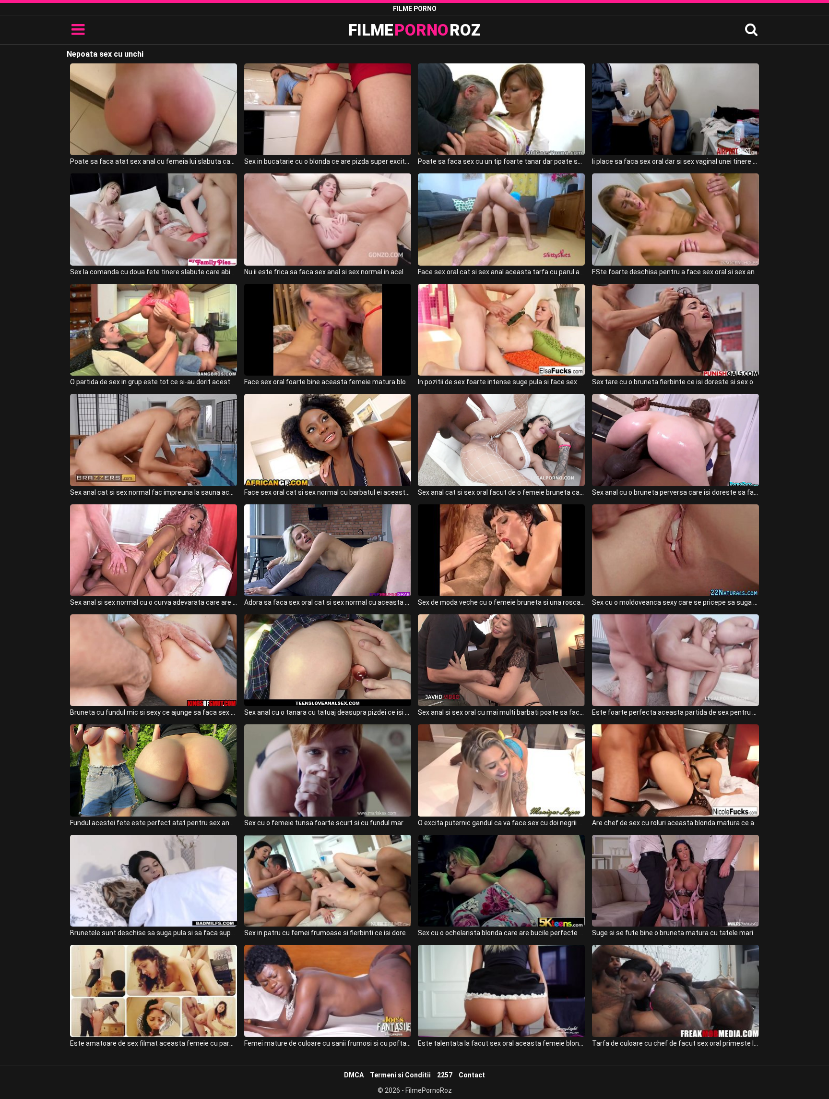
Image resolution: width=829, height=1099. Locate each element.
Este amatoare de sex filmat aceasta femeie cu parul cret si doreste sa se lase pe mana (153, 1043)
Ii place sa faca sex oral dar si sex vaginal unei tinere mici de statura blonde (675, 161)
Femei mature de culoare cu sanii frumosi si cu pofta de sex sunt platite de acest (327, 1043)
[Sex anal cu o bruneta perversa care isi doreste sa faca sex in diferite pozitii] (675, 440)
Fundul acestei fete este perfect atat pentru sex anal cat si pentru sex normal (153, 823)
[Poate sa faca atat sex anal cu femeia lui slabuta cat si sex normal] (153, 109)
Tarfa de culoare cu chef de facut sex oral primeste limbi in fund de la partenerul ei (675, 1043)
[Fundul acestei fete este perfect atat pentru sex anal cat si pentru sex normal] (153, 770)
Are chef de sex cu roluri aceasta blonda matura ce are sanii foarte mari (675, 823)
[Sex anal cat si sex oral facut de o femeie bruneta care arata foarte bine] (501, 440)
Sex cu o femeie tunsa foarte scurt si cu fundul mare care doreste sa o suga (327, 823)
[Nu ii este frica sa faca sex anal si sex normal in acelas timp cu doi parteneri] (327, 219)
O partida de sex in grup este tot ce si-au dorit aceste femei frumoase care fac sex (153, 382)
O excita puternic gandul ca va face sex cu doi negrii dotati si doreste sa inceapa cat (501, 823)
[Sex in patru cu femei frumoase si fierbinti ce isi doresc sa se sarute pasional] (327, 881)
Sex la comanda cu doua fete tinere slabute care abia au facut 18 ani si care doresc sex (153, 272)
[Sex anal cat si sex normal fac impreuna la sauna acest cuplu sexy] (153, 440)
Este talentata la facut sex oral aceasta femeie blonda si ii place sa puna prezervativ (501, 1043)
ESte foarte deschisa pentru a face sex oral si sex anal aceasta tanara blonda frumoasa (675, 272)
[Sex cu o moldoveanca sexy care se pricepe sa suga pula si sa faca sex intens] (675, 550)
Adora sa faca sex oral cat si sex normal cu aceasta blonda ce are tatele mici (327, 602)
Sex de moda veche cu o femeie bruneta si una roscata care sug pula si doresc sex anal (501, 602)
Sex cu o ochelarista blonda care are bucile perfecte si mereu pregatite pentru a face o (501, 933)
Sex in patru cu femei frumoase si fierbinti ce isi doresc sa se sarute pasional (327, 933)
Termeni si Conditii (400, 1075)
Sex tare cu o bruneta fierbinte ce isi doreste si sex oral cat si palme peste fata (675, 382)
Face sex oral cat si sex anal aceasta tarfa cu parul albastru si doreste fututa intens (501, 272)
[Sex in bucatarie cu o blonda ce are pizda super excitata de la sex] (327, 109)
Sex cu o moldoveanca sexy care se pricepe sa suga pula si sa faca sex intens (675, 602)
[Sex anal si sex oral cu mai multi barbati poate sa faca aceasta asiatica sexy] (501, 660)
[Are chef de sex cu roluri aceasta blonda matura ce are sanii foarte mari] (675, 770)
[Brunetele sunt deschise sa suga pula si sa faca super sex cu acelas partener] (153, 881)
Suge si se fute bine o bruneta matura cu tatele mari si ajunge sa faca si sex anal (675, 933)
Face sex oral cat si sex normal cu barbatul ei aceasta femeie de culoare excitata (327, 492)
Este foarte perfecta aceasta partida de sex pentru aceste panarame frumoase (675, 712)
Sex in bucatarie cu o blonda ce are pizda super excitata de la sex (327, 161)
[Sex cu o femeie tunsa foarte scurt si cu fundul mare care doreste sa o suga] (327, 770)
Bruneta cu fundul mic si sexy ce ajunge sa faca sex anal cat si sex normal (153, 712)
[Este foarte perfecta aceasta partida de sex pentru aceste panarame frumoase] (675, 660)
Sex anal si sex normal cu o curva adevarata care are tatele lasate (153, 602)
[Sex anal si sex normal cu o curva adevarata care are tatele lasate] (153, 550)
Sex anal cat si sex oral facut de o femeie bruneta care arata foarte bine (501, 492)
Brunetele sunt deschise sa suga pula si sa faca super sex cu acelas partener (153, 933)
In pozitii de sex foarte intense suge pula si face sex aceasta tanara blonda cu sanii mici (501, 382)
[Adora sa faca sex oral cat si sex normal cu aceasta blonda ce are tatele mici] (327, 550)
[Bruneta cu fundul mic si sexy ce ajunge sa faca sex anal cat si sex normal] (153, 660)
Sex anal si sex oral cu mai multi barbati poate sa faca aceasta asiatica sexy (501, 712)
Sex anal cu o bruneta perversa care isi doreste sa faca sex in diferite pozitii (675, 492)
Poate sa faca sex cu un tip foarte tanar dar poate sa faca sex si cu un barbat (501, 161)
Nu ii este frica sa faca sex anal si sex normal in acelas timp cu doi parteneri (327, 272)
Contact (472, 1075)
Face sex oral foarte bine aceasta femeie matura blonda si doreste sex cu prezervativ (327, 382)
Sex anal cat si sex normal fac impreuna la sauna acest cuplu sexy (153, 492)
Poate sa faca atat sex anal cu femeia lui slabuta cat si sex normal (153, 161)
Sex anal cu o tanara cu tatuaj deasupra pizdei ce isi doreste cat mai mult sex (327, 712)
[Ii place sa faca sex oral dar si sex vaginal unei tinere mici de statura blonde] (675, 109)
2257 (444, 1075)
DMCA (354, 1075)
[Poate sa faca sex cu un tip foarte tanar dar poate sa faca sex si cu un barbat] (501, 109)
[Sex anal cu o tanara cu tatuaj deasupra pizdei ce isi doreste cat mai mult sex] (327, 660)
